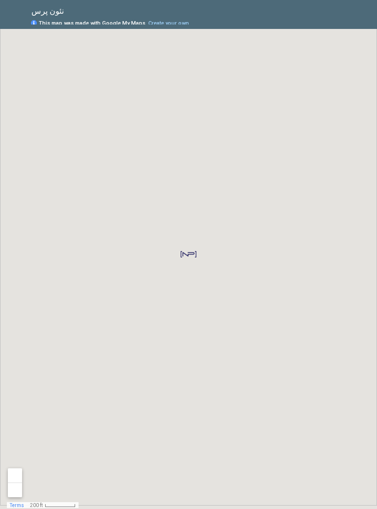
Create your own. (169, 23)
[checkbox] (71, 11)
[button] (188, 254)
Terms (17, 505)
